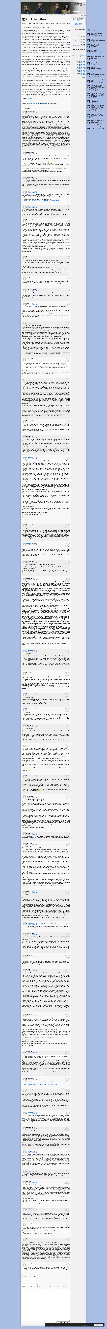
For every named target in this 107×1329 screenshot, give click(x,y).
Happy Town (93, 67)
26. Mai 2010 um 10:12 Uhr (31, 797)
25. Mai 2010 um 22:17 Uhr (31, 544)
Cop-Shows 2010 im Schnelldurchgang (95, 45)
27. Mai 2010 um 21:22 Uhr (31, 1128)
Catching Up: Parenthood (96, 32)
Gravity (92, 63)
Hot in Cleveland (94, 58)
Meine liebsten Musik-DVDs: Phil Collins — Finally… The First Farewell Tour (97, 108)
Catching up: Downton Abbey (96, 33)
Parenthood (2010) (94, 72)
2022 (81, 62)
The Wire (92, 41)
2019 (81, 64)
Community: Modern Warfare (96, 68)
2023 (78, 62)
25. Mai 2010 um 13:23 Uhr (31, 112)
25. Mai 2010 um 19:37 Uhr (31, 290)
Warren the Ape (94, 61)
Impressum (61, 1327)
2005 (78, 71)
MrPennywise (29, 457)
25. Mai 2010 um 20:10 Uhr (31, 323)
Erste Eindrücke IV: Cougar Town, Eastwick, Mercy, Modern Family (97, 94)
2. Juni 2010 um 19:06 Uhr (31, 1240)
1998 (84, 74)
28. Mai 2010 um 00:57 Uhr (31, 1171)
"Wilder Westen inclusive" (95, 52)
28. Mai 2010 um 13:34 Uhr (31, 1209)
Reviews (34, 20)
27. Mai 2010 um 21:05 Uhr (31, 1113)
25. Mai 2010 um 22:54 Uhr (31, 562)
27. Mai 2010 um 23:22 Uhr (31, 1152)
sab (27, 379)
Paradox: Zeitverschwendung (97, 79)
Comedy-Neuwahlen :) (95, 122)
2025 (81, 61)
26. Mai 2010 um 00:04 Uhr (31, 694)
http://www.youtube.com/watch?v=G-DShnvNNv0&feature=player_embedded (40, 200)
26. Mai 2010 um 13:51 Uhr (31, 844)
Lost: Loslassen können (95, 66)
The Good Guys (94, 62)
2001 (81, 73)
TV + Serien (39, 20)
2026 (78, 61)
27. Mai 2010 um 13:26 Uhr (31, 1052)
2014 (78, 67)
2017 (78, 65)
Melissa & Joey (94, 50)
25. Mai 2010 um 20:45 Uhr (31, 360)
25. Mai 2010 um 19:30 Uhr (31, 279)
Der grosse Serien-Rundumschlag (98, 40)
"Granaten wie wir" (94, 101)
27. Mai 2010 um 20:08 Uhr (31, 1091)
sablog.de (74, 19)
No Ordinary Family (95, 49)
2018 (84, 64)
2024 (84, 61)
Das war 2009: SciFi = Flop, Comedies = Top (96, 77)
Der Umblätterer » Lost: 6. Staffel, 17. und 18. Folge (39, 923)
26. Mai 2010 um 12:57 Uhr (31, 834)
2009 (84, 68)
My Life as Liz (93, 73)
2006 (84, 70)
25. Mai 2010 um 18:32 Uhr (31, 207)
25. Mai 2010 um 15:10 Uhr (31, 153)
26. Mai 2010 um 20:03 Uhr (31, 934)
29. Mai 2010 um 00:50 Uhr (31, 1225)
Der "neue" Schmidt (95, 102)
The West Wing (94, 117)
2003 (84, 71)
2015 (84, 65)
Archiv (84, 59)
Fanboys (92, 116)
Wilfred (92, 39)
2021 (84, 62)
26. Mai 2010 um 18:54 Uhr (31, 924)
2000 (84, 73)
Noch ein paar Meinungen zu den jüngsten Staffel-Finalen (97, 121)
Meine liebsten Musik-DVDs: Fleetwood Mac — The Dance (97, 115)
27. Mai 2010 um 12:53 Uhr (31, 1015)
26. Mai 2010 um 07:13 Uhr (31, 777)
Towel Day (29, 98)
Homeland (93, 34)
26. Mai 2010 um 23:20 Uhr (31, 970)
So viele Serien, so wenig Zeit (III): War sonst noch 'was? (97, 127)
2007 (81, 70)
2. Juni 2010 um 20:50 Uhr (31, 1265)
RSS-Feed (80, 15)
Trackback (43, 103)
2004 (81, 71)
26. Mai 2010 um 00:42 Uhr (31, 726)
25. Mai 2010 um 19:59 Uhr (31, 304)
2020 (78, 64)
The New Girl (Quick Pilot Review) (98, 35)
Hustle (92, 81)
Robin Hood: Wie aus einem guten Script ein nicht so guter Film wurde (40, 14)
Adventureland (93, 119)
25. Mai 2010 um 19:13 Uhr (31, 220)
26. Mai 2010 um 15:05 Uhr (31, 892)
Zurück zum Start (78, 23)
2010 (81, 68)
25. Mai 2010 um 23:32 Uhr (31, 579)
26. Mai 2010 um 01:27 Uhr (31, 746)
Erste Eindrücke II (94, 97)
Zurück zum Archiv (78, 24)
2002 (78, 73)
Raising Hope (93, 46)
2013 (81, 67)
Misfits (92, 80)
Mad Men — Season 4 (95, 43)
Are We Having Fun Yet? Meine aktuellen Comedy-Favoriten (97, 124)
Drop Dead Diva (94, 110)
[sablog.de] (78, 7)
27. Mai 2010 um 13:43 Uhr (31, 1079)
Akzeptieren (98, 1325)
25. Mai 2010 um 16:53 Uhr (31, 178)
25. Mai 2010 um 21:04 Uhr (31, 422)
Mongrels (92, 59)
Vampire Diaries (94, 104)
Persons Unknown (94, 64)
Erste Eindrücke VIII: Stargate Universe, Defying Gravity (97, 86)
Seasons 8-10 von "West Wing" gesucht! (59, 14)
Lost (46, 20)
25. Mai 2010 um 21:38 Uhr (31, 458)
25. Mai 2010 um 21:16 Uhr (31, 437)
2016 (81, 65)
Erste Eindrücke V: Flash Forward (97, 92)
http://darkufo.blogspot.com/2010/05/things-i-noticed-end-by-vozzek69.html (40, 1084)
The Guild (93, 30)
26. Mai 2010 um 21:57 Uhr (31, 956)
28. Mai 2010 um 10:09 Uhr (31, 1182)
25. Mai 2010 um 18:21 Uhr (31, 192)
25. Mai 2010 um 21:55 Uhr (31, 525)
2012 (84, 67)
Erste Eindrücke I (94, 99)
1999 (81, 74)
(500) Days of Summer (95, 84)
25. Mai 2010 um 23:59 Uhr (31, 651)
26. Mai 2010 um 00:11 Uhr (31, 710)
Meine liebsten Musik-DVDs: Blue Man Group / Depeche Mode (97, 106)
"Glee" (92, 100)
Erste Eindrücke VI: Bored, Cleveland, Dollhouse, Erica (96, 90)
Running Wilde (93, 47)
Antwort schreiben (33, 103)
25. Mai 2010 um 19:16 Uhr (31, 257)
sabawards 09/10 (94, 51)
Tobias (28, 1208)
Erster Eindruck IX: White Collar (97, 82)
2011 (78, 68)
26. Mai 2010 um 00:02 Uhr (31, 673)
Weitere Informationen (87, 1325)
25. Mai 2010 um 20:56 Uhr (31, 380)
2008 (78, 70)
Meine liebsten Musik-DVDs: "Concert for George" (96, 113)
